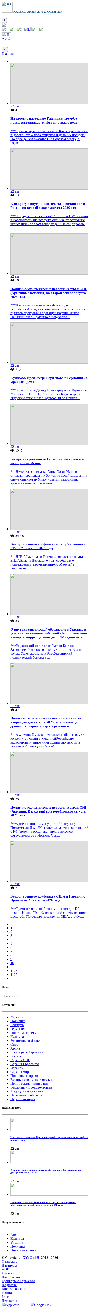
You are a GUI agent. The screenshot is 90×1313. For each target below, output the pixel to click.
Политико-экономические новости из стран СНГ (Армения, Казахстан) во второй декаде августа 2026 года (48, 811)
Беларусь (17, 1025)
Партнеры (9, 1265)
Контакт (8, 1273)
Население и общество (27, 1095)
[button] (5, 26)
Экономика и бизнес (25, 1040)
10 (12, 963)
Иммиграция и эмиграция (29, 1083)
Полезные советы (23, 1033)
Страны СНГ (20, 1060)
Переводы (9, 1300)
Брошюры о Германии (26, 1052)
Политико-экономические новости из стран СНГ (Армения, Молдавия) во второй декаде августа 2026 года (48, 293)
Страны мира (20, 1072)
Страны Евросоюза (24, 1064)
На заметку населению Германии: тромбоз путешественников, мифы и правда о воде (43, 120)
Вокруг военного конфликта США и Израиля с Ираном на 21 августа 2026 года (47, 898)
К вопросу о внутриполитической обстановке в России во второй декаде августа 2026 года (47, 205)
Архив (15, 1048)
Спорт (15, 1044)
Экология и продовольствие (31, 1087)
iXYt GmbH (30, 1257)
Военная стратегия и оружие (31, 1079)
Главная (8, 54)
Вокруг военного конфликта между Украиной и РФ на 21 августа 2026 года (48, 546)
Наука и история (22, 1099)
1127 (13, 974)
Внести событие (14, 1289)
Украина (16, 1017)
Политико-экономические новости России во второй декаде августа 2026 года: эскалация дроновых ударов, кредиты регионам (45, 722)
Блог (5, 1296)
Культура (17, 1036)
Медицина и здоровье (26, 1091)
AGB (5, 1269)
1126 (13, 971)
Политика (17, 1021)
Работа (7, 1293)
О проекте (9, 1261)
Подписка (9, 1285)
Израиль (16, 1068)
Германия (17, 1029)
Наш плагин (11, 1277)
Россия (15, 1056)
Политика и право (24, 1076)
